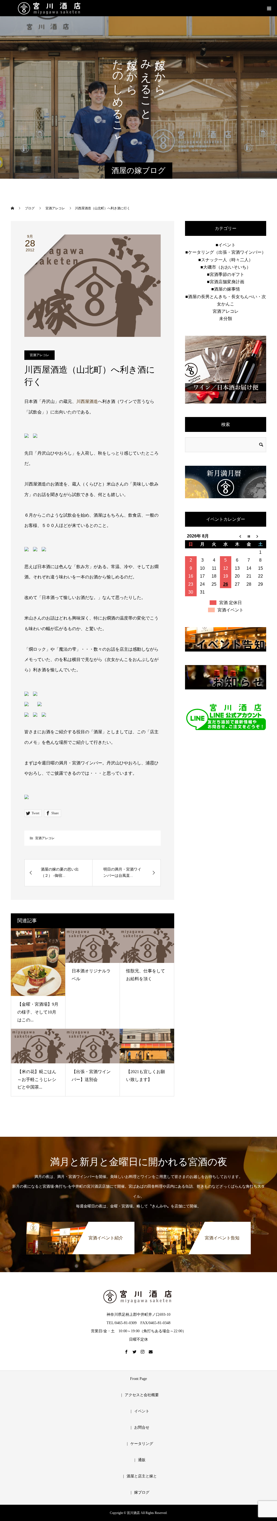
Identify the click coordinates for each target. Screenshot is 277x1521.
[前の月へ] (237, 536)
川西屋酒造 (87, 401)
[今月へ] (249, 536)
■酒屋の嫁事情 (225, 289)
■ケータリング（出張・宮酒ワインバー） (225, 252)
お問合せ (141, 1427)
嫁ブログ (141, 1492)
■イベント (226, 245)
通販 (142, 1460)
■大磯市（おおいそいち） (225, 267)
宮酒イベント (230, 610)
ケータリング (141, 1444)
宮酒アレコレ (39, 355)
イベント (141, 1411)
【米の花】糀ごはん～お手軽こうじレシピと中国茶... (36, 1079)
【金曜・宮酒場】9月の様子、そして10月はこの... (37, 1012)
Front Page (138, 1379)
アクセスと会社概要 (142, 1395)
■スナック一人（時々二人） (225, 260)
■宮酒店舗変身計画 (225, 281)
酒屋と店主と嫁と (142, 1476)
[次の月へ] (260, 536)
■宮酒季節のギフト (225, 274)
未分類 (225, 318)
